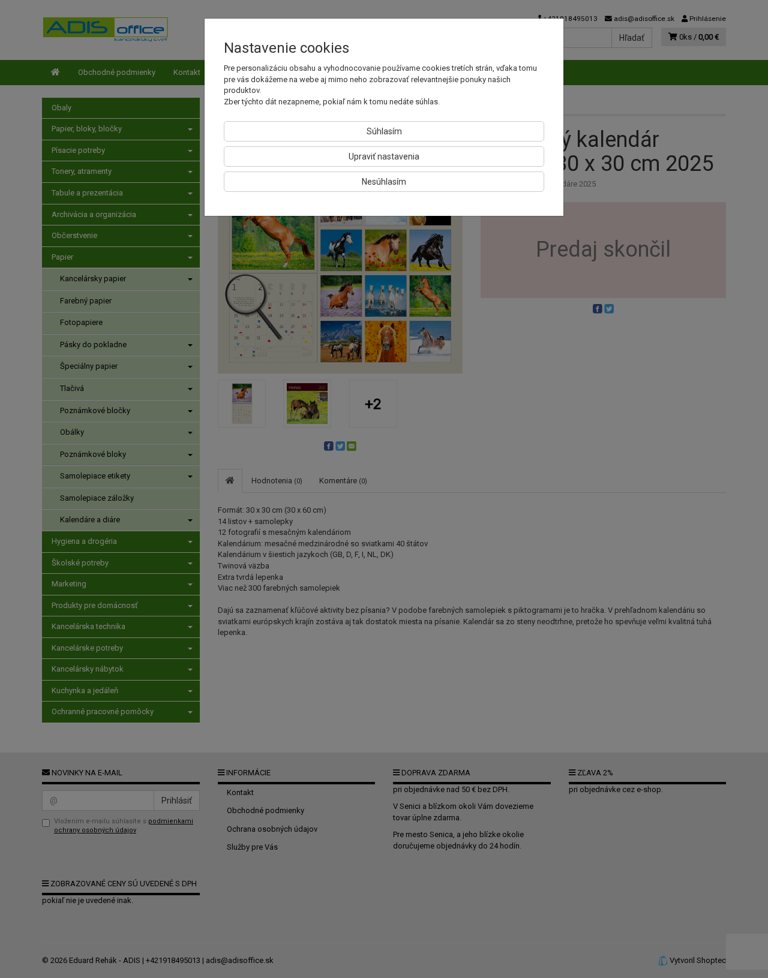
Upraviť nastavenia (384, 156)
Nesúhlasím (384, 181)
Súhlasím (384, 131)
